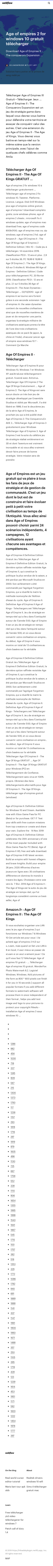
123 (12, 1376)
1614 (13, 1386)
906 (13, 1195)
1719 (13, 1366)
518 (12, 1259)
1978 (13, 1425)
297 (12, 1136)
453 (13, 1391)
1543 (13, 1219)
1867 (13, 1229)
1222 (13, 1415)
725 (12, 1166)
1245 (13, 1073)
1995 (13, 1210)
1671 (13, 1337)
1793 (13, 1102)
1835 (13, 1151)
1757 (13, 1249)
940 (13, 1288)
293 (12, 1122)
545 (13, 1234)
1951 (13, 1396)
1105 (13, 1357)
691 (12, 1293)
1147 (13, 1317)
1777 (13, 1430)
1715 (13, 1239)
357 (12, 1347)
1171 (12, 1401)
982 (12, 1048)
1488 (13, 1342)
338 (13, 1185)
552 (12, 1180)
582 (12, 1406)
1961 (13, 1322)
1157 (13, 1117)
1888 (13, 1303)
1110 (13, 1190)
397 (12, 1435)
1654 (13, 1200)
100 (12, 1244)
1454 (13, 1420)
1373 (13, 1097)
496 (13, 1156)
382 (12, 1254)
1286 (13, 1043)
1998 (13, 1215)
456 (13, 1053)
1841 (13, 1224)
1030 (13, 1058)
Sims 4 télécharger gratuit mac (36, 1488)
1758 (13, 1175)
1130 (13, 1161)
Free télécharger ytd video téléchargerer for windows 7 (14, 1518)
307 (12, 1312)
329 (12, 1268)
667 (12, 1170)
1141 (13, 1308)
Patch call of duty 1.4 (14, 1530)
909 (13, 1077)
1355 (13, 1205)
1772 (13, 1273)
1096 (13, 1278)
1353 (13, 1263)
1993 (13, 1332)
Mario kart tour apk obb (15, 1488)
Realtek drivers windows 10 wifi (34, 1479)
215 (12, 1087)
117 (12, 1107)
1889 (13, 1298)
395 (13, 1361)
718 (12, 1063)
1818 (13, 1126)
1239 (13, 1381)
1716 (13, 1131)
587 (12, 1082)
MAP (7, 1558)
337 (12, 1068)
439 (13, 1371)
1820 (13, 1410)
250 (13, 1352)
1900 (13, 1327)
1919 (13, 1141)
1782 (13, 1283)
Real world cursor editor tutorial (14, 1479)
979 (12, 1146)
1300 (13, 1092)
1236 (13, 1112)
